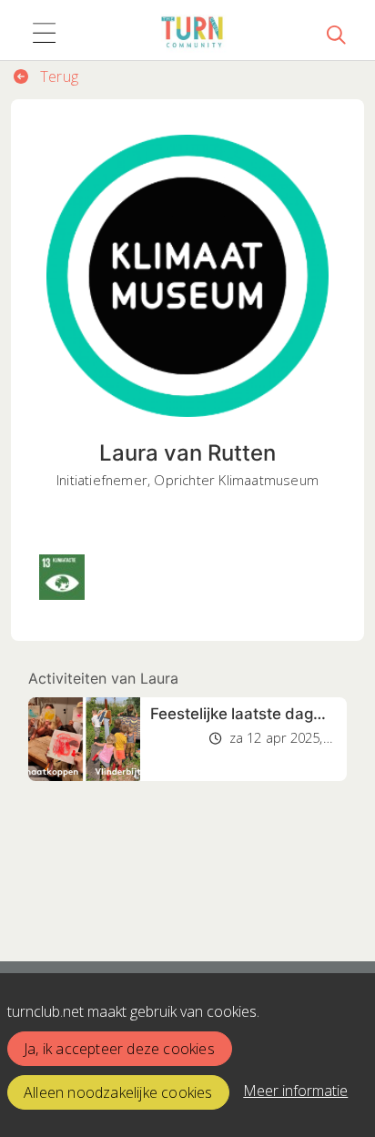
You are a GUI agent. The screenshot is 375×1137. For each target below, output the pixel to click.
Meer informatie (295, 1091)
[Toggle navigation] (44, 33)
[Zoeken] (336, 33)
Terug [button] (57, 76)
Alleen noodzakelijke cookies (118, 1092)
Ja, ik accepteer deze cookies (119, 1049)
